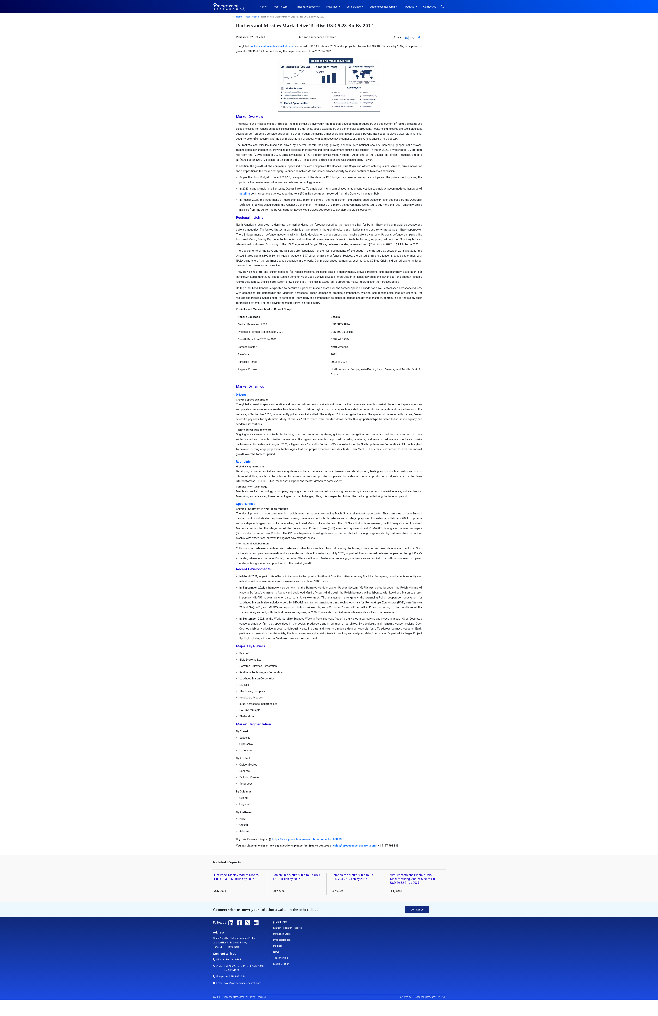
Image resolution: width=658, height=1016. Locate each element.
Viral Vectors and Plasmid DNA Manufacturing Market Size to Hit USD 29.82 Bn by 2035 (412, 879)
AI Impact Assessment (307, 6)
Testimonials (280, 957)
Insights (277, 945)
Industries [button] (332, 6)
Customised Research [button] (382, 6)
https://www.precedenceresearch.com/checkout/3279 (307, 839)
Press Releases (282, 939)
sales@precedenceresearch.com (354, 845)
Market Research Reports (287, 927)
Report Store (280, 6)
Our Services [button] (353, 6)
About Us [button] (409, 6)
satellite (244, 193)
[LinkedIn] (406, 38)
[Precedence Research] (226, 6)
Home (263, 6)
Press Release (252, 16)
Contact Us (429, 6)
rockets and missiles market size (272, 46)
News (276, 951)
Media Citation (281, 963)
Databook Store (282, 933)
